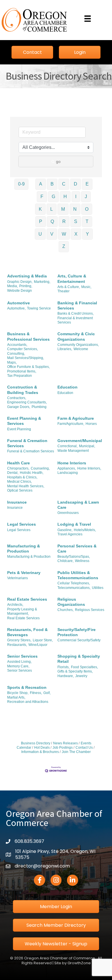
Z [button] (63, 246)
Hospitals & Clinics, (22, 477)
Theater (63, 291)
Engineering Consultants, (27, 402)
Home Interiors (71, 463)
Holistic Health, (31, 473)
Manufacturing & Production (23, 548)
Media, (12, 286)
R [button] (64, 221)
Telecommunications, (73, 588)
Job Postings (63, 748)
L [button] (51, 209)
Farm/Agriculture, (70, 424)
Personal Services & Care (76, 548)
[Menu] (87, 18)
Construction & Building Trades (22, 390)
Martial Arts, (16, 697)
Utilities (97, 588)
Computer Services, (22, 349)
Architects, (15, 605)
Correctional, (67, 446)
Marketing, (42, 282)
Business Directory (35, 743)
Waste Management (73, 451)
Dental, (12, 473)
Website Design (19, 291)
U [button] (40, 234)
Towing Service (39, 308)
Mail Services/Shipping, (25, 358)
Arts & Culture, (68, 287)
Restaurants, (17, 645)
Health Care (18, 463)
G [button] (53, 196)
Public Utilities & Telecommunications (77, 575)
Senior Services (22, 656)
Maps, (12, 362)
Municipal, (87, 446)
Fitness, (36, 693)
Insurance (17, 502)
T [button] (87, 221)
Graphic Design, (19, 282)
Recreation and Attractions (27, 702)
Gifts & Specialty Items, (75, 671)
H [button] (65, 196)
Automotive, (16, 308)
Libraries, (64, 349)
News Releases (65, 743)
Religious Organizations (71, 602)
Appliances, (66, 468)
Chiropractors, (18, 468)
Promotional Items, (21, 371)
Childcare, (65, 561)
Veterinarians (17, 578)
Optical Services (19, 490)
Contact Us (84, 748)
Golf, (47, 693)
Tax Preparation (19, 376)
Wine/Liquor (37, 645)
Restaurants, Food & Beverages (27, 632)
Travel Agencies (69, 534)
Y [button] (87, 234)
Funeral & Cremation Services (27, 443)
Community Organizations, (78, 345)
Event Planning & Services (24, 421)
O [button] (86, 209)
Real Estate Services (27, 599)
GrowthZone (79, 963)
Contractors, (16, 398)
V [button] (51, 234)
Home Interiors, (89, 468)
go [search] (58, 161)
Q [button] (52, 221)
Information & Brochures (40, 752)
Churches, (65, 610)
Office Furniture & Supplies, (28, 367)
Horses (91, 424)
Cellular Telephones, (73, 583)
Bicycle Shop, (17, 693)
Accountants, (17, 345)
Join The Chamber (76, 752)
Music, (86, 287)
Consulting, (16, 354)
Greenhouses (68, 513)
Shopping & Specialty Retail (78, 659)
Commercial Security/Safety (79, 640)
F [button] (41, 196)
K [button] (40, 209)
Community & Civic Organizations (76, 336)
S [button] (75, 221)
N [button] (75, 209)
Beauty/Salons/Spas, (73, 557)
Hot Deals (42, 748)
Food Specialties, (84, 667)
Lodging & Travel (74, 524)
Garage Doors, (18, 407)
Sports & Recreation (27, 687)
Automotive (18, 303)
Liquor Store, (43, 640)
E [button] (87, 184)
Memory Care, (18, 666)
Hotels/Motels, (85, 530)
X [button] (76, 234)
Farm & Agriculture (75, 418)
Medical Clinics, (19, 482)
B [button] (52, 184)
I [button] (75, 196)
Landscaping (67, 473)
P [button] (40, 221)
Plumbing (39, 407)
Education (67, 387)
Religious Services (89, 610)
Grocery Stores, (19, 640)
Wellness (82, 561)
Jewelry (81, 676)
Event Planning (19, 429)
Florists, (63, 667)
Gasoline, (64, 530)
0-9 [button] (21, 184)
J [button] (86, 196)
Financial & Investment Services (75, 320)
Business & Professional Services (28, 336)
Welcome (81, 349)
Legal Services (21, 524)
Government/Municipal (79, 440)
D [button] (75, 184)
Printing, (25, 286)
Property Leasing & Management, (22, 611)
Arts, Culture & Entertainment (71, 278)
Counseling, (40, 468)
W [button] (64, 234)
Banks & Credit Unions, (75, 313)
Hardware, (65, 676)
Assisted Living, (19, 662)
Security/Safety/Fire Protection (76, 632)
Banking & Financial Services (77, 305)
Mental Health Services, (25, 486)
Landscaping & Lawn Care (78, 505)
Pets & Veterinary (23, 572)
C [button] (63, 184)
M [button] (63, 209)
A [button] (40, 184)
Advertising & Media (27, 276)
